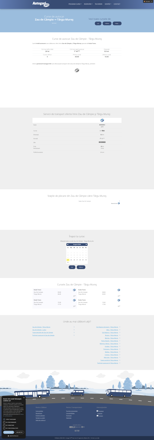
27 (77, 259)
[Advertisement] (77, 87)
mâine (107, 23)
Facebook (101, 411)
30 (86, 259)
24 (68, 259)
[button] (13, 436)
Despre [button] (107, 4)
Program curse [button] (74, 4)
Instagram (99, 413)
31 (68, 262)
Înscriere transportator (72, 411)
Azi (72, 267)
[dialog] (14, 417)
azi (98, 23)
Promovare (69, 415)
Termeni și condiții (40, 418)
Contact (117, 4)
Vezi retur (54, 23)
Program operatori (40, 415)
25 (71, 259)
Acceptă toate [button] (9, 432)
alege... (117, 23)
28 (80, 259)
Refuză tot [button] (19, 432)
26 (74, 259)
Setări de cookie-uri (40, 420)
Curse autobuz (39, 411)
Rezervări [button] (87, 4)
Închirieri (98, 4)
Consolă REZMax (70, 413)
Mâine (81, 267)
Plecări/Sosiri (39, 413)
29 (82, 259)
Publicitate (68, 418)
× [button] (23, 397)
